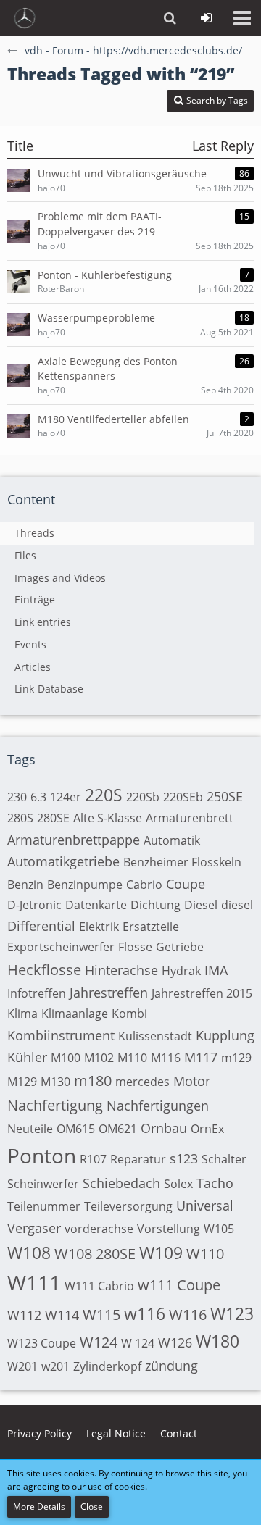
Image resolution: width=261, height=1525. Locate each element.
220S (104, 794)
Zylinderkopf (107, 1366)
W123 (232, 1313)
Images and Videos (60, 578)
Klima (22, 1013)
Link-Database (48, 688)
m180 (93, 1080)
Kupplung (225, 1035)
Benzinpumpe (85, 885)
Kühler (27, 1057)
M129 (22, 1082)
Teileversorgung (128, 1206)
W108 (29, 1252)
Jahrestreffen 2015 (202, 993)
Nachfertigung (55, 1105)
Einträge (34, 599)
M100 (65, 1058)
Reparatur (138, 1159)
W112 (24, 1315)
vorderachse (99, 1229)
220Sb (143, 797)
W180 (217, 1341)
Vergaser (34, 1228)
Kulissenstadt (155, 1036)
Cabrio (144, 885)
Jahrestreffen (109, 992)
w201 (55, 1366)
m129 (236, 1058)
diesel (237, 905)
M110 (132, 1058)
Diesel (201, 905)
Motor (191, 1081)
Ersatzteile (151, 927)
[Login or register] (205, 18)
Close (91, 1506)
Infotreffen (36, 993)
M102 (99, 1058)
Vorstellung (168, 1229)
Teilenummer (43, 1206)
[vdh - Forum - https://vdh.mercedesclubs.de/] (24, 18)
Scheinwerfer (43, 1184)
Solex (178, 1184)
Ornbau (164, 1128)
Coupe (185, 884)
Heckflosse (44, 969)
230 (17, 797)
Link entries (42, 622)
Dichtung (155, 905)
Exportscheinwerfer (61, 947)
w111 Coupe (179, 1285)
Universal (204, 1205)
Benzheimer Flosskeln (182, 862)
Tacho (214, 1183)
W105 (219, 1229)
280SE (53, 818)
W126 (175, 1342)
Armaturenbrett (189, 818)
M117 (201, 1057)
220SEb (183, 797)
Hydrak (181, 971)
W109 (161, 1252)
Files (25, 555)
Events (30, 644)
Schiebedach (121, 1183)
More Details (39, 1506)
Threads (34, 533)
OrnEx (207, 1129)
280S (20, 818)
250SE (225, 796)
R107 (93, 1159)
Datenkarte (96, 905)
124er (65, 797)
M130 (55, 1082)
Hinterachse (121, 970)
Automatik (172, 840)
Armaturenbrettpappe (73, 839)
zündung (171, 1365)
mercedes (142, 1082)
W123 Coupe (41, 1343)
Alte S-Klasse (107, 818)
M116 (166, 1058)
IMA (216, 970)
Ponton (41, 1155)
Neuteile (30, 1129)
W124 (98, 1342)
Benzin (25, 885)
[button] (242, 18)
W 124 (137, 1343)
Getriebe (180, 947)
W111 (34, 1282)
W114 (62, 1315)
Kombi (129, 1013)
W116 (188, 1314)
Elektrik (99, 927)
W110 (205, 1253)
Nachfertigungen (158, 1105)
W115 (101, 1314)
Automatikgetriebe (63, 861)
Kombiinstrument (61, 1035)
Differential (41, 926)
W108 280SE (95, 1253)
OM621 (118, 1129)
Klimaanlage (74, 1013)
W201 (22, 1366)
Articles (32, 667)
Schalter (224, 1159)
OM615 (76, 1129)
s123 (184, 1158)
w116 (144, 1313)
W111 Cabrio (99, 1286)
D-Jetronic (34, 905)
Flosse (135, 947)
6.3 (38, 797)
